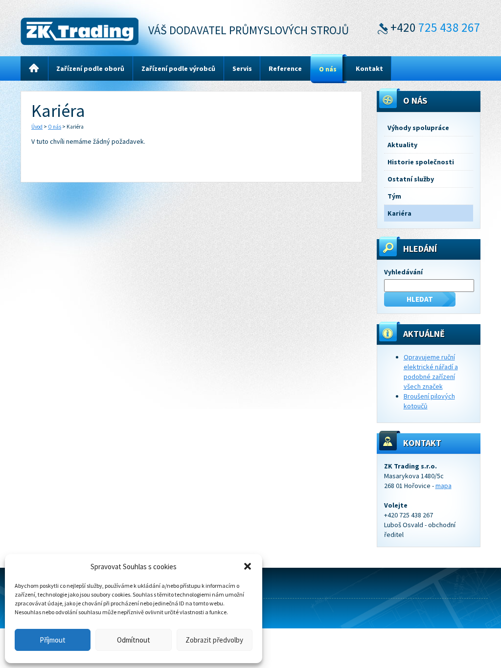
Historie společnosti (420, 161)
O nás (54, 126)
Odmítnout (133, 640)
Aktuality (402, 144)
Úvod (37, 126)
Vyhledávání (403, 271)
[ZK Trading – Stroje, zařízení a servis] (79, 29)
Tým (394, 196)
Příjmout (53, 640)
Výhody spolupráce (418, 127)
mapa (443, 485)
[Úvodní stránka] (34, 68)
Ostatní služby (410, 179)
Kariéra (399, 213)
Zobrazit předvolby (214, 640)
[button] (247, 566)
